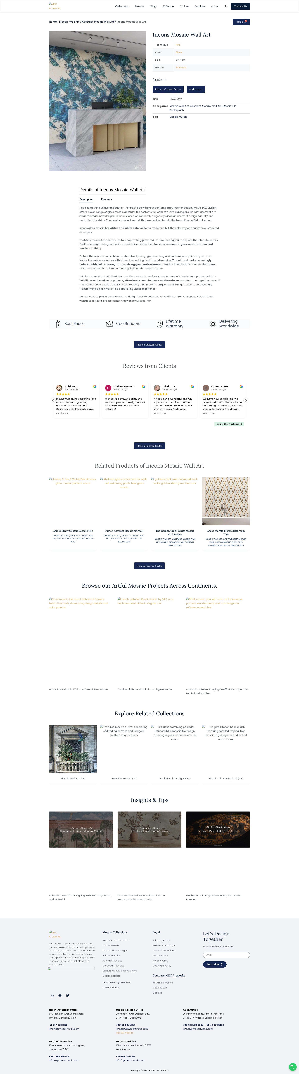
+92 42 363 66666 (193, 1025)
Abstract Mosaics (66, 538)
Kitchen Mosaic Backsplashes (119, 970)
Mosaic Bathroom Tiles (232, 545)
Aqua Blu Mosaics (163, 982)
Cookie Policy (160, 955)
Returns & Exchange (164, 945)
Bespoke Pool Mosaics (115, 940)
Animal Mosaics (111, 955)
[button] (246, 400)
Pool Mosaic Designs (175, 778)
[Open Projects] (146, 6)
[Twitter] (68, 995)
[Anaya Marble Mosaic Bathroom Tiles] (226, 501)
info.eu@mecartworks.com (64, 1060)
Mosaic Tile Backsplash (172, 542)
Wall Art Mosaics (111, 945)
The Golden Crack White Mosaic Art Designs (175, 532)
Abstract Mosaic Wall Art (98, 22)
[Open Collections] (130, 6)
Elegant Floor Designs (115, 950)
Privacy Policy (160, 960)
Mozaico (157, 992)
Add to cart (195, 89)
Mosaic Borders (111, 975)
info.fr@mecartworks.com (130, 1060)
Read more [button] (111, 413)
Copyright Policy (162, 965)
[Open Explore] (191, 6)
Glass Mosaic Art (124, 778)
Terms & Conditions (164, 950)
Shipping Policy (161, 940)
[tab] (86, 200)
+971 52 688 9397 (125, 1025)
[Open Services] (207, 6)
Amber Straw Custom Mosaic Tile (73, 530)
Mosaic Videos (111, 987)
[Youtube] (60, 995)
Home (53, 22)
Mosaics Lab (160, 987)
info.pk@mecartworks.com (198, 1028)
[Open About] (220, 6)
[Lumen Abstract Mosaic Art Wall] (124, 501)
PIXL (178, 44)
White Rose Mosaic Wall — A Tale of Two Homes (78, 689)
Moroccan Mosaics (113, 965)
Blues (179, 52)
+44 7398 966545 (59, 1056)
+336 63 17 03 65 (125, 1056)
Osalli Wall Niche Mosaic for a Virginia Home (145, 689)
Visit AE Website (124, 1032)
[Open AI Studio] (175, 6)
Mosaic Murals (178, 117)
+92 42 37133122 (214, 1025)
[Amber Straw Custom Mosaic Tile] (73, 501)
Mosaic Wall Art (69, 22)
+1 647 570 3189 (58, 1025)
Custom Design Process (116, 982)
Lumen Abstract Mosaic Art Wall (124, 530)
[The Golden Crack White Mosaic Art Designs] (175, 501)
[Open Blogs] (158, 6)
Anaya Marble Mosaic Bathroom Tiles (226, 532)
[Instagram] (52, 995)
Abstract (181, 67)
